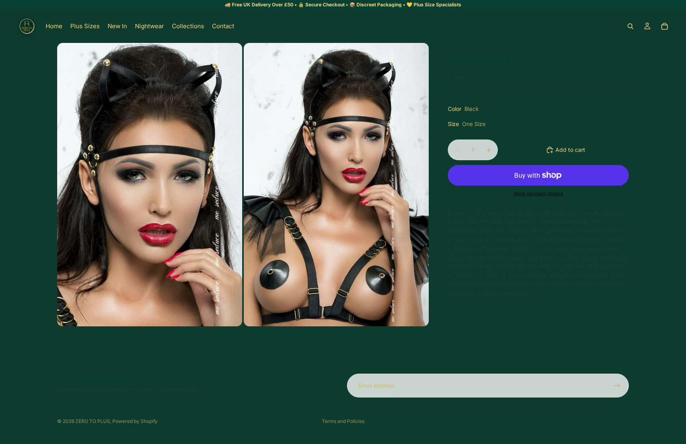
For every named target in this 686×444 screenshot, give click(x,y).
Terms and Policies (343, 421)
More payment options (538, 193)
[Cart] (664, 26)
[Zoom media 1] (149, 184)
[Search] (630, 26)
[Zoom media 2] (336, 184)
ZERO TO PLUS (92, 421)
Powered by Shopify (135, 421)
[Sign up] (617, 385)
